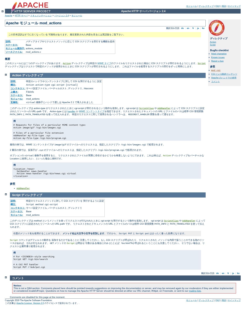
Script (202, 63)
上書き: (14, 92)
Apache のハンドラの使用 (223, 77)
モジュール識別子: (15, 48)
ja (198, 28)
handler (71, 111)
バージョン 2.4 (61, 15)
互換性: (14, 102)
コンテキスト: (18, 88)
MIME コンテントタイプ (91, 111)
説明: (8, 41)
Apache (8, 15)
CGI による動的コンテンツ (224, 74)
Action (67, 63)
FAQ (218, 6)
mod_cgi (216, 70)
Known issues (218, 57)
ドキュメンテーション (41, 15)
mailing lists (195, 291)
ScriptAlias (146, 108)
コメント (215, 81)
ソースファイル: (14, 52)
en (188, 28)
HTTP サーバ (21, 15)
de (182, 28)
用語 (224, 6)
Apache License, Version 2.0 (30, 303)
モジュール (191, 6)
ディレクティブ (206, 6)
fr (193, 28)
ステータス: (12, 45)
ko (203, 28)
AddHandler (164, 108)
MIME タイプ (104, 63)
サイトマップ (234, 6)
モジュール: (17, 98)
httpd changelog (218, 54)
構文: (13, 84)
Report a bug (217, 61)
